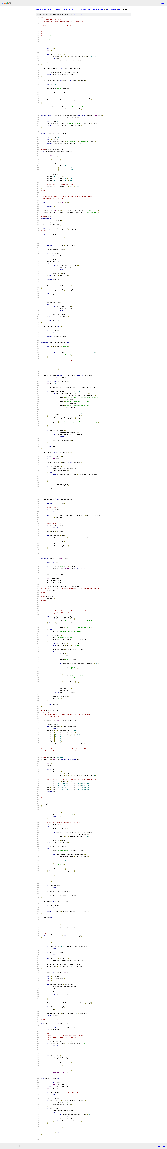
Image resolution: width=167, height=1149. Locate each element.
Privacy (17, 1146)
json (163, 1146)
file (75, 14)
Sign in (163, 3)
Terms (22, 1146)
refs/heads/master (96, 9)
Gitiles (12, 1146)
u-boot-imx (112, 9)
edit (81, 14)
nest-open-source (43, 9)
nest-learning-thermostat (63, 9)
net (119, 9)
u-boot (83, 9)
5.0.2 (77, 9)
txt (159, 1146)
